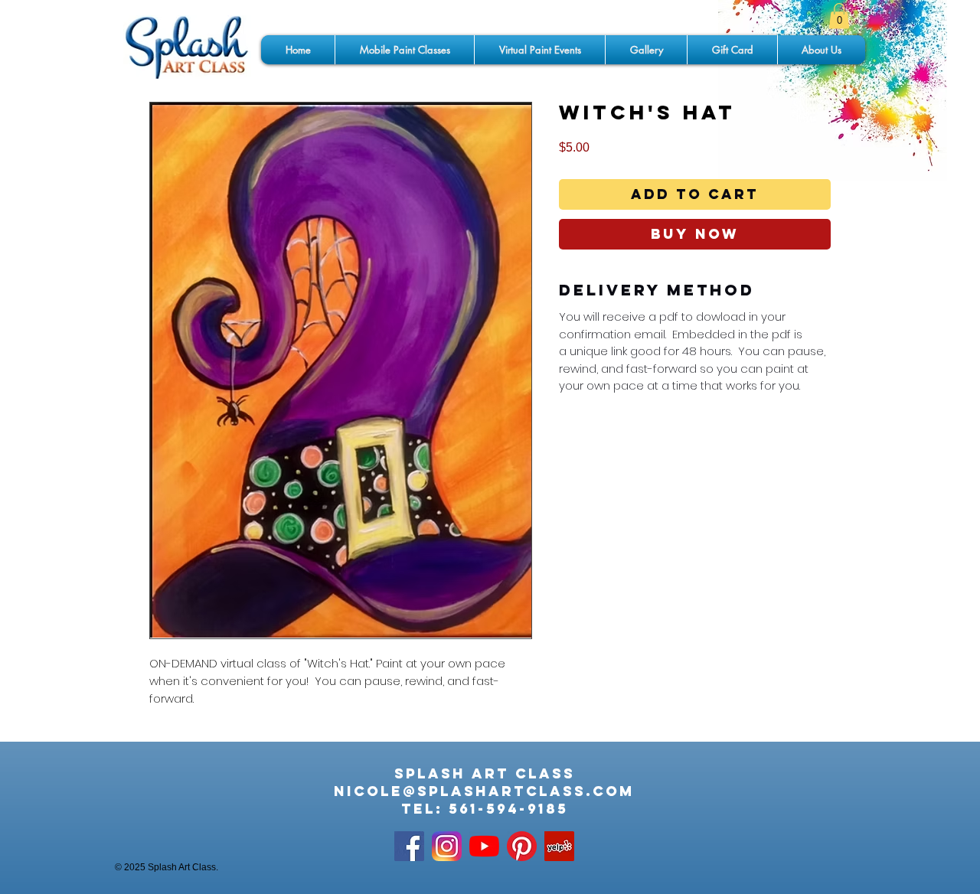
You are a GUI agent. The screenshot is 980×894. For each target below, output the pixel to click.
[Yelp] (559, 846)
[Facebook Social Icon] (409, 846)
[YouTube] (484, 846)
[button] (839, 15)
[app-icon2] (447, 846)
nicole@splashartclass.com (484, 791)
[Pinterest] (522, 846)
